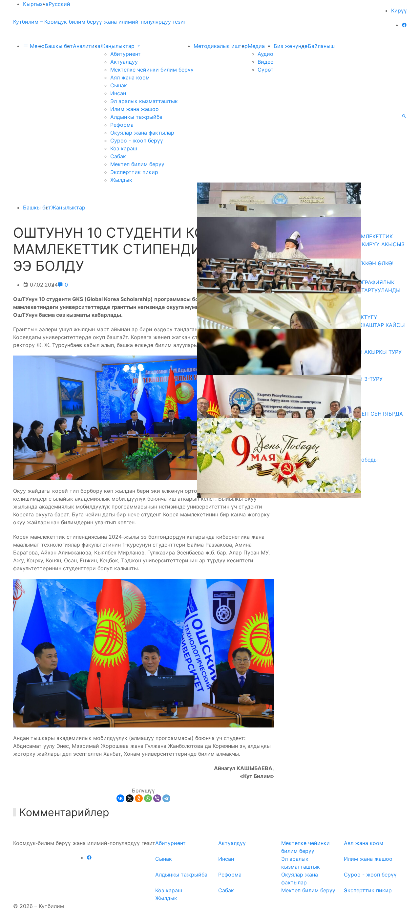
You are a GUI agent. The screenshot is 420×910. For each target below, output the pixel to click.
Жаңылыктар (118, 46)
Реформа (122, 124)
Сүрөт (266, 69)
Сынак (118, 85)
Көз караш (123, 148)
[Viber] (157, 798)
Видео (266, 61)
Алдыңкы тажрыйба (136, 117)
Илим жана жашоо (134, 109)
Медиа (257, 46)
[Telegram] (166, 798)
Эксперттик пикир (134, 172)
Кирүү (399, 10)
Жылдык (121, 180)
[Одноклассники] (139, 798)
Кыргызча (36, 4)
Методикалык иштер (221, 46)
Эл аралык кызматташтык (144, 101)
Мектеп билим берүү (137, 164)
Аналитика (86, 46)
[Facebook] (404, 25)
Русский (59, 4)
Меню (36, 46)
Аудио (265, 54)
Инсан (118, 93)
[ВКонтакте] (120, 798)
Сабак (118, 156)
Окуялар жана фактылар (142, 132)
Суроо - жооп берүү (136, 140)
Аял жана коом (130, 77)
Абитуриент (125, 54)
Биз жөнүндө (291, 46)
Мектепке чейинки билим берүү (152, 69)
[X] (130, 798)
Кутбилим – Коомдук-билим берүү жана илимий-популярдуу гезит (99, 21)
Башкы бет (59, 46)
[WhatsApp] (148, 798)
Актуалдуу (124, 61)
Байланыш (321, 46)
